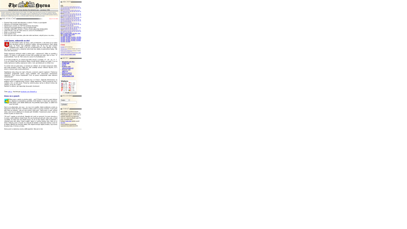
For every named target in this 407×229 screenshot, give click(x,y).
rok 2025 (68, 41)
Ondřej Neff (68, 121)
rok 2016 (63, 39)
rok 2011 (78, 37)
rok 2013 (68, 38)
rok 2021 (68, 40)
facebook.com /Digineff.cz (29, 91)
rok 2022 (73, 40)
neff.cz (10, 91)
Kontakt (62, 46)
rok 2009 (68, 37)
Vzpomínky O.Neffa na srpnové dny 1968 (71, 52)
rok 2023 (78, 40)
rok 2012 (63, 38)
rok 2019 (78, 39)
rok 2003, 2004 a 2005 (69, 34)
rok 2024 (63, 41)
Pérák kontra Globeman (66, 50)
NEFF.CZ (65, 71)
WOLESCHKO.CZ (67, 68)
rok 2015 (78, 38)
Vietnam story (64, 48)
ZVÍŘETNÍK (65, 63)
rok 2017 (68, 39)
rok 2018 (73, 39)
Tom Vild (63, 122)
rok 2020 (63, 40)
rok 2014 (73, 38)
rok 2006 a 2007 (67, 35)
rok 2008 (63, 37)
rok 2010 (73, 37)
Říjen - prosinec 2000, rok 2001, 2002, (71, 33)
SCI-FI (64, 65)
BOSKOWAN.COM (68, 76)
